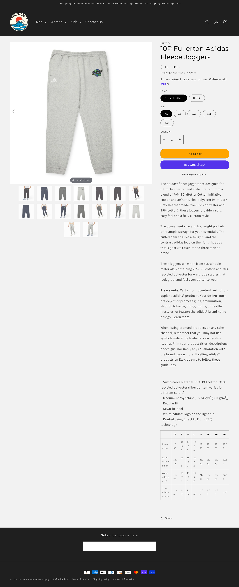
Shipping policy (101, 579)
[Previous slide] (13, 111)
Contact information (123, 579)
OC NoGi (23, 579)
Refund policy (60, 579)
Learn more (181, 317)
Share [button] (169, 518)
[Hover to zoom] (81, 113)
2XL (194, 113)
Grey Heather (174, 98)
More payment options (194, 174)
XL (179, 113)
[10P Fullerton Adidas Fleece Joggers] (26, 194)
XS (166, 113)
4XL (167, 123)
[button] (41, 21)
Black (197, 98)
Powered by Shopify (38, 579)
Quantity (165, 131)
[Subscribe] (151, 546)
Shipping (165, 72)
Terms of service (80, 579)
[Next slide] (149, 111)
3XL (209, 113)
